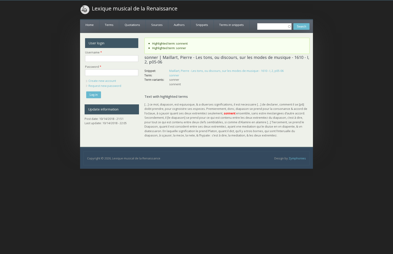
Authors (179, 25)
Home (90, 25)
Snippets (202, 25)
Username (93, 52)
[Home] (85, 10)
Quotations (132, 25)
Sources (157, 25)
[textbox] (274, 26)
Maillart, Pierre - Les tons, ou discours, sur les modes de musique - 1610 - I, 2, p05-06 (226, 71)
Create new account (102, 81)
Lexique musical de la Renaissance (134, 8)
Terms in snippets (231, 25)
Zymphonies (297, 158)
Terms (109, 25)
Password (93, 67)
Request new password (104, 86)
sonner (174, 75)
